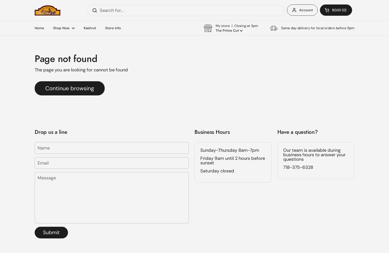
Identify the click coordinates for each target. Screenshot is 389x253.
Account (306, 10)
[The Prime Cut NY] (47, 10)
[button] (336, 10)
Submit (51, 232)
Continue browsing (69, 88)
